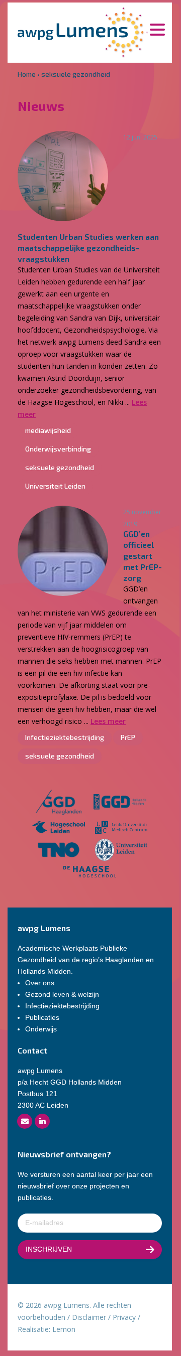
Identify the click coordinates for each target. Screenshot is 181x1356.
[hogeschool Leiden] (58, 828)
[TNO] (58, 851)
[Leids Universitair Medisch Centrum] (121, 828)
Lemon (63, 1329)
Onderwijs (41, 1029)
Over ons (39, 983)
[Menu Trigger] (157, 29)
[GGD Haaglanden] (58, 803)
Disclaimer (89, 1317)
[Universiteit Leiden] (121, 851)
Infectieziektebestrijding (62, 1006)
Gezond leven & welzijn (62, 994)
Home (27, 74)
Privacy (124, 1317)
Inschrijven (49, 1249)
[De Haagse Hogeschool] (89, 873)
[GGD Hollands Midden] (119, 803)
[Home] (83, 31)
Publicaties (42, 1017)
